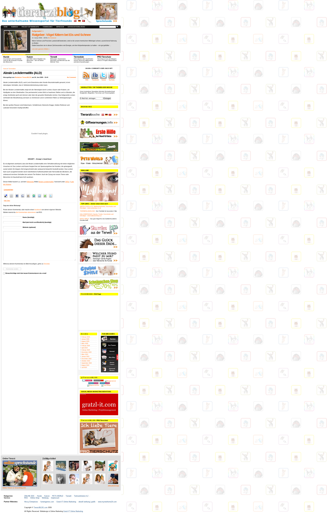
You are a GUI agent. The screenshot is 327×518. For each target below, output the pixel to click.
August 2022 (85, 365)
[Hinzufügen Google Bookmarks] (23, 198)
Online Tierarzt (9, 458)
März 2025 (84, 343)
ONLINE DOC (29, 496)
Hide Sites (7, 200)
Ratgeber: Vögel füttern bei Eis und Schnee (61, 34)
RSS (26, 498)
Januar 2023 (85, 356)
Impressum (60, 27)
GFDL (67, 182)
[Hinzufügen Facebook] (17, 198)
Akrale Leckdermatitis (46, 182)
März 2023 (84, 354)
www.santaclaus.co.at (94, 208)
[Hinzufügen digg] (12, 198)
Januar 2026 (85, 339)
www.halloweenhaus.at (94, 215)
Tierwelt (68, 496)
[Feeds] (86, 78)
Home (6, 27)
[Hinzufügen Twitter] (51, 198)
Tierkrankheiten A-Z (81, 496)
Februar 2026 (85, 337)
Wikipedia (30, 182)
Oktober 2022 (85, 361)
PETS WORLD (57, 496)
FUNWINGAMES (47, 27)
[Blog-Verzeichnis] (87, 381)
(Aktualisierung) (113, 486)
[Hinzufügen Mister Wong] (29, 198)
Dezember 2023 (86, 352)
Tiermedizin (12, 68)
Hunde (39, 496)
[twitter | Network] (103, 78)
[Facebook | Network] (95, 78)
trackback (37, 210)
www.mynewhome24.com (107, 502)
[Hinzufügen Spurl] (40, 198)
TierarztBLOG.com (41, 507)
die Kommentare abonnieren (26, 212)
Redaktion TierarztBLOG (23, 77)
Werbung (45, 498)
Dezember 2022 (86, 358)
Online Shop (34, 498)
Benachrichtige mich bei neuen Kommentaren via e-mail (25, 273)
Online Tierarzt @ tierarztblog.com (14, 488)
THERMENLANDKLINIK (87, 211)
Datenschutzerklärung (76, 27)
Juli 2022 (84, 367)
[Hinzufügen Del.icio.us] (6, 198)
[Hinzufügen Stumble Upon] (34, 198)
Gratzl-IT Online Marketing (66, 502)
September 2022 (86, 363)
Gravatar (47, 264)
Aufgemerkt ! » (37, 31)
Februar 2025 (85, 345)
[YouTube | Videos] (112, 78)
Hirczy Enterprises (31, 502)
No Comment (52, 38)
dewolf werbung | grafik (87, 502)
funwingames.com (47, 502)
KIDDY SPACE (84, 219)
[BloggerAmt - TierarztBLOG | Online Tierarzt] (110, 381)
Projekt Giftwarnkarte (30, 27)
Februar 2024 (85, 350)
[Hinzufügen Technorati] (45, 198)
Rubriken (14, 27)
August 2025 (85, 341)
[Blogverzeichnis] (93, 385)
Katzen (47, 496)
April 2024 (84, 348)
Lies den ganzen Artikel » (40, 49)
